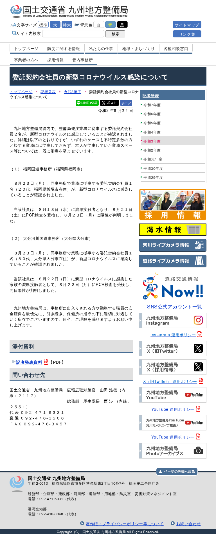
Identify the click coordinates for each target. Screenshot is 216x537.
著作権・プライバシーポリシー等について (125, 523)
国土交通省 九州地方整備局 (69, 11)
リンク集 (187, 34)
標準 (43, 25)
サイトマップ (187, 25)
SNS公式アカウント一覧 (174, 306)
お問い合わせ (188, 523)
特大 (67, 25)
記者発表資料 (29, 362)
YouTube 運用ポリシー (172, 409)
